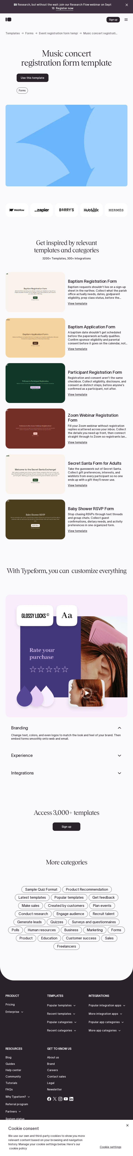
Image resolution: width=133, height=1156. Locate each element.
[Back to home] (9, 20)
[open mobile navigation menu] (126, 19)
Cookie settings (110, 1147)
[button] (15, 1012)
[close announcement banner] (127, 5)
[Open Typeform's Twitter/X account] (55, 1099)
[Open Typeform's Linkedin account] (71, 1099)
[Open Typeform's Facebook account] (49, 1099)
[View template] (66, 292)
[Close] (127, 1125)
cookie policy (18, 1148)
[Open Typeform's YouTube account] (66, 1099)
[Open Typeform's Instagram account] (60, 1099)
